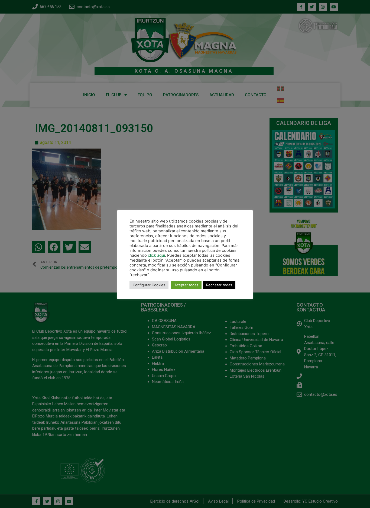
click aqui (156, 255)
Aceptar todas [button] (186, 285)
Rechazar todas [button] (219, 285)
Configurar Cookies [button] (149, 285)
